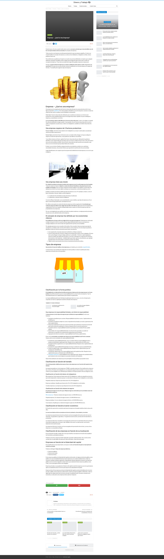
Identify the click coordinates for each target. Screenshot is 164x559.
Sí (56, 485)
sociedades (62, 492)
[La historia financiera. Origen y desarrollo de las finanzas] (99, 55)
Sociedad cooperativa (53, 354)
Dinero (69, 6)
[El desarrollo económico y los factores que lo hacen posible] (99, 72)
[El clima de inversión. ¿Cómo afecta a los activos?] (54, 527)
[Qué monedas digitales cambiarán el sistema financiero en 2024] (99, 50)
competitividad (86, 247)
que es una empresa (56, 492)
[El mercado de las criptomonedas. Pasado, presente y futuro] (99, 33)
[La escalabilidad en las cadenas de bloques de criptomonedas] (99, 38)
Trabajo (75, 6)
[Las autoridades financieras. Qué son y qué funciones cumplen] (69, 527)
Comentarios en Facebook (82, 545)
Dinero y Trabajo (81, 2)
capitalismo (56, 110)
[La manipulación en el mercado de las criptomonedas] (99, 67)
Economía (50, 522)
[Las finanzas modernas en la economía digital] (48, 307)
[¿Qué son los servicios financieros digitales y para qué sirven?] (85, 527)
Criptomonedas (83, 6)
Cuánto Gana (93, 6)
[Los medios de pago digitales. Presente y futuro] (73, 307)
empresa (50, 492)
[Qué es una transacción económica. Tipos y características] (99, 44)
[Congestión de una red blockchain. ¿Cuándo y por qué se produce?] (99, 61)
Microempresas (49, 395)
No (79, 485)
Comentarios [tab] (58, 545)
